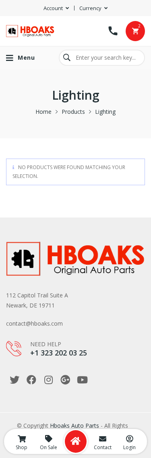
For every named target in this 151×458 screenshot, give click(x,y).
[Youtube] (82, 379)
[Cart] (135, 31)
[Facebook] (31, 379)
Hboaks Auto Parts (74, 425)
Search (67, 58)
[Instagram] (48, 379)
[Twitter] (14, 379)
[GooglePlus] (65, 379)
